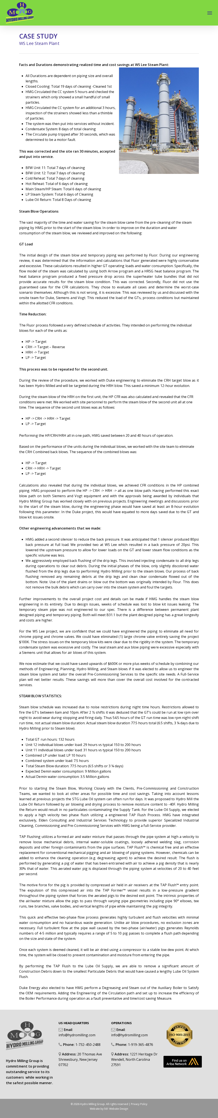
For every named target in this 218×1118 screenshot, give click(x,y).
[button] (209, 13)
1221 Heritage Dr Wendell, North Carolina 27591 (134, 1059)
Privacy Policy (139, 1104)
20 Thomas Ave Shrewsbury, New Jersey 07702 (80, 1059)
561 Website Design (116, 1109)
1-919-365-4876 (140, 1044)
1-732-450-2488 (87, 1044)
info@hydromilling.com (77, 1035)
